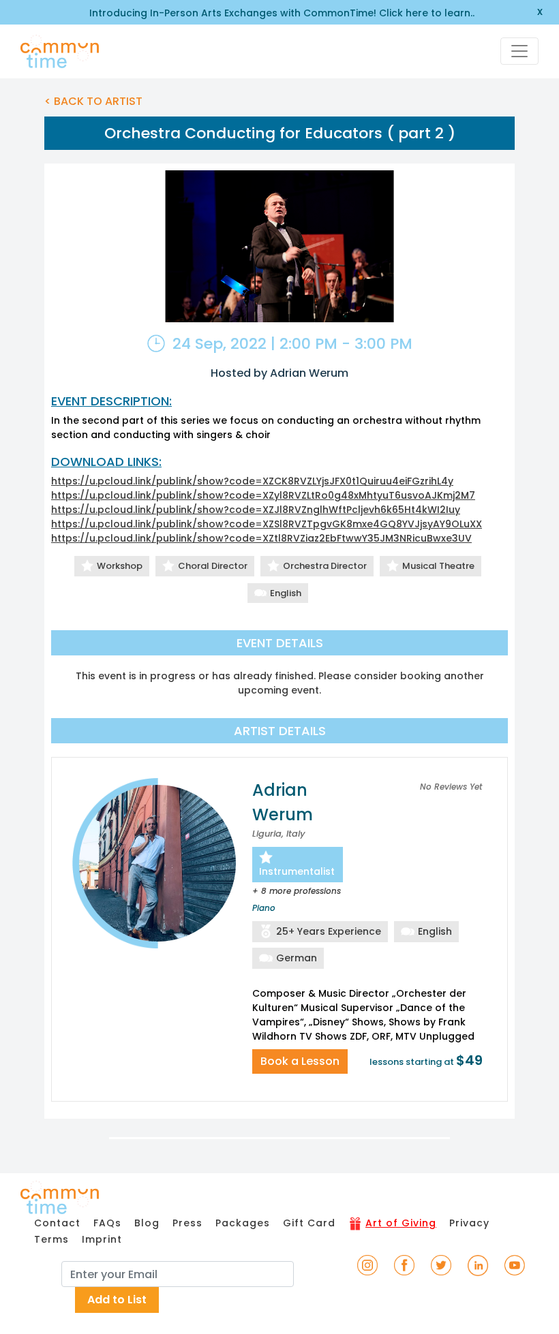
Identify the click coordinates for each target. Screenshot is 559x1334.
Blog (147, 1223)
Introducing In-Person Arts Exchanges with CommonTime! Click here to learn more (279, 13)
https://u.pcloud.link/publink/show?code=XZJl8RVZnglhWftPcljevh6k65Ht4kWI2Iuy (255, 509)
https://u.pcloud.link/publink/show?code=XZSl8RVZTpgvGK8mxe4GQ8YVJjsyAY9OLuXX (266, 524)
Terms (51, 1239)
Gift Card (309, 1223)
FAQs (107, 1223)
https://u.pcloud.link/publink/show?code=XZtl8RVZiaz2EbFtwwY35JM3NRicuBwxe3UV (261, 538)
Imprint (102, 1239)
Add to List (117, 1299)
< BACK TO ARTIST (93, 101)
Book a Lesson (299, 1061)
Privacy (469, 1223)
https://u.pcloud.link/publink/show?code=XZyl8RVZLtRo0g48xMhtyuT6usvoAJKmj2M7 (263, 495)
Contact (57, 1223)
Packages (242, 1223)
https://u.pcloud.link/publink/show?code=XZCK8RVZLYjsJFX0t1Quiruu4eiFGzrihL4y (252, 481)
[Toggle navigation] (519, 51)
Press (187, 1223)
